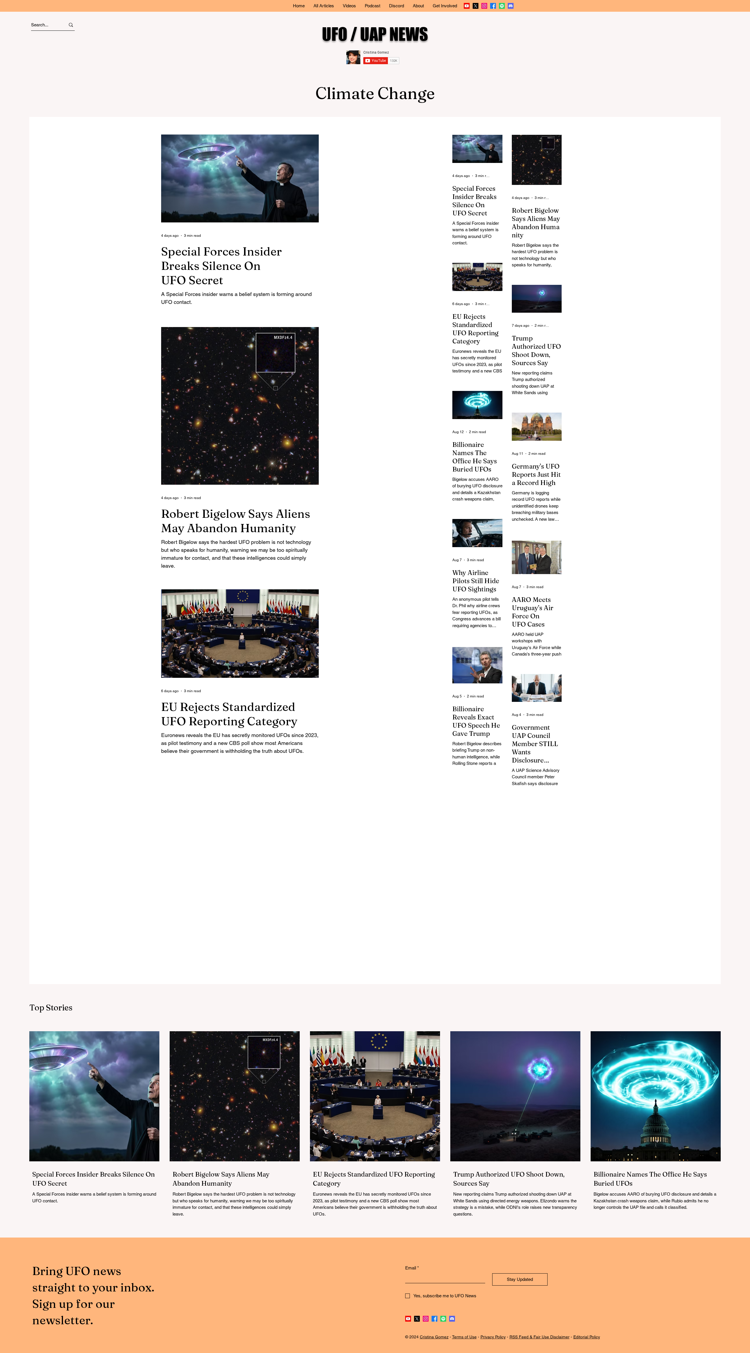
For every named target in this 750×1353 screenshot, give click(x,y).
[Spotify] (502, 6)
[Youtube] (467, 6)
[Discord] (511, 6)
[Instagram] (484, 6)
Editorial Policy (586, 1337)
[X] (475, 6)
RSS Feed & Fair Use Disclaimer (539, 1337)
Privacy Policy (493, 1337)
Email (412, 1267)
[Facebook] (493, 6)
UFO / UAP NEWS (375, 33)
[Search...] (71, 24)
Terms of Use (464, 1337)
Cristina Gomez (434, 1337)
